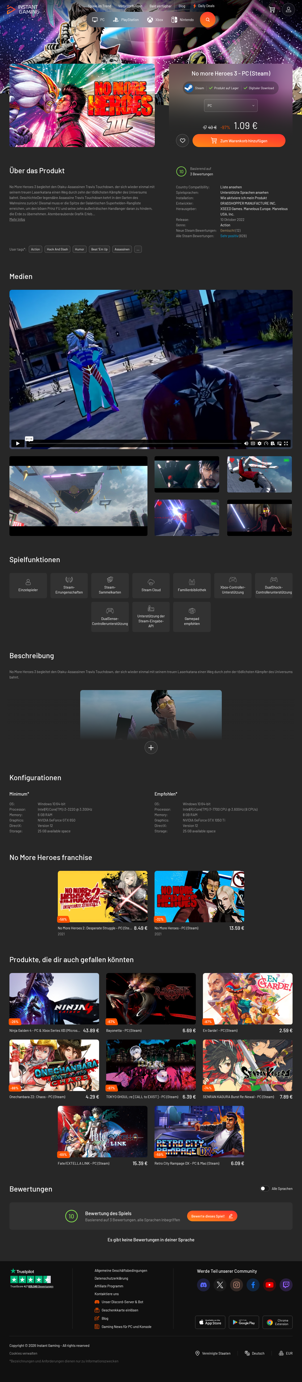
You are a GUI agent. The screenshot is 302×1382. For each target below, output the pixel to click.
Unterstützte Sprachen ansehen (244, 192)
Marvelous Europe (257, 208)
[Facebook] (253, 1284)
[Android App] (244, 1322)
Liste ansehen (231, 187)
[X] (220, 1284)
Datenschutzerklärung (111, 1278)
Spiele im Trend (99, 6)
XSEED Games (231, 208)
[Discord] (203, 1284)
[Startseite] (23, 9)
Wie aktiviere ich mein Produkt (243, 198)
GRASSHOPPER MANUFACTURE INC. (248, 203)
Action (225, 225)
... (138, 249)
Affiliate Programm (109, 1286)
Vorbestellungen (130, 6)
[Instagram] (236, 1284)
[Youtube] (269, 1284)
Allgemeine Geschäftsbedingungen (121, 1270)
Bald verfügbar (161, 6)
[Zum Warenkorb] (272, 9)
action (35, 249)
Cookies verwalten (23, 1353)
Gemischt (227, 230)
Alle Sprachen (282, 1188)
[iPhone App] (210, 1322)
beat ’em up (99, 249)
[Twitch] (286, 1284)
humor (79, 249)
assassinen (122, 249)
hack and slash (57, 249)
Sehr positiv (229, 236)
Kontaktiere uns (107, 1294)
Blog (182, 6)
